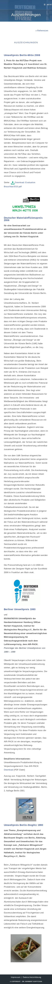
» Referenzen (42, 30)
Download (8, 770)
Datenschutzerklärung (32, 977)
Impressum (15, 977)
